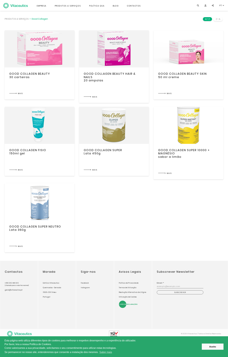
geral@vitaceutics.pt (13, 290)
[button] (205, 5)
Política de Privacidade (129, 283)
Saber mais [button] (105, 352)
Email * (160, 283)
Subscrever (180, 292)
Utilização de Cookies (128, 297)
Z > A (218, 19)
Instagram (85, 287)
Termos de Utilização (127, 287)
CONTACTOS (134, 5)
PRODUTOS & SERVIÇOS (68, 5)
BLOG (115, 5)
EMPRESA (41, 5)
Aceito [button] (212, 346)
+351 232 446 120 (17, 284)
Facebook (85, 283)
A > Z (207, 19)
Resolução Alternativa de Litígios (132, 292)
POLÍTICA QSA (96, 5)
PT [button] (221, 5)
